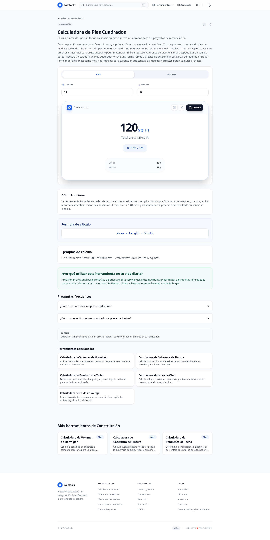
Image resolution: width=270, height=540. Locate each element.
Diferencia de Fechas (108, 494)
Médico (141, 509)
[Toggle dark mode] (209, 5)
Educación (143, 504)
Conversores (144, 494)
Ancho (145, 85)
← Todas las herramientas (71, 18)
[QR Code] (174, 107)
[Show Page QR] (204, 24)
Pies (98, 74)
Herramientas (163, 4)
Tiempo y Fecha (146, 489)
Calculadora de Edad (108, 489)
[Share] (182, 107)
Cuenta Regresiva (107, 509)
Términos (182, 494)
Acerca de (185, 4)
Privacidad (183, 489)
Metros (171, 74)
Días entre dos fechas (109, 499)
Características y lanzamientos (193, 509)
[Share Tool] (210, 24)
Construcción (65, 24)
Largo (69, 85)
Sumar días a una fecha (110, 504)
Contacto (182, 504)
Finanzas (142, 499)
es (197, 5)
